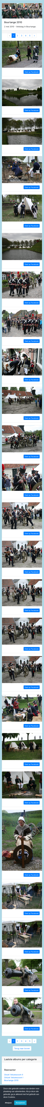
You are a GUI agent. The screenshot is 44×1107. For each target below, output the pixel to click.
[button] (16, 1097)
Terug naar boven (22, 1048)
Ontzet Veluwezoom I (13, 1077)
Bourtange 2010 (11, 1080)
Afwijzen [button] (8, 1103)
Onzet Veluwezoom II (13, 1074)
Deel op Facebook (32, 72)
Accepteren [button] (20, 1103)
